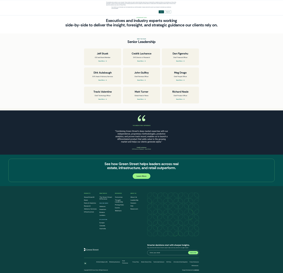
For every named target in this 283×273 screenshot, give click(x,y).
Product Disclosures (194, 262)
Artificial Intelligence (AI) (102, 262)
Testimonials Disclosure (158, 262)
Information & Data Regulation (181, 262)
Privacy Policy (136, 262)
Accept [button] (161, 11)
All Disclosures (195, 265)
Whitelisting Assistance (114, 262)
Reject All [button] (168, 11)
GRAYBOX (196, 270)
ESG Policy (168, 262)
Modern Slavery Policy (146, 262)
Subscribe (193, 253)
